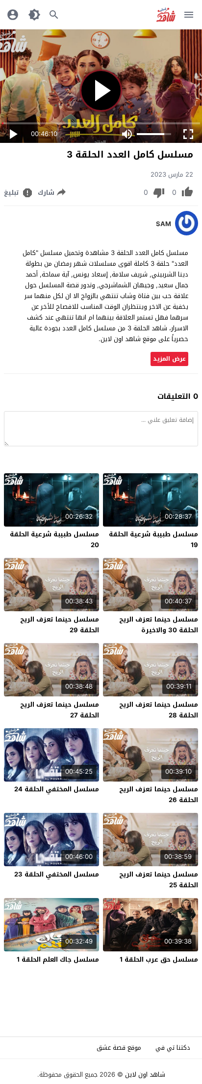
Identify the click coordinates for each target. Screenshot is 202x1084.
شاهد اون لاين (145, 1074)
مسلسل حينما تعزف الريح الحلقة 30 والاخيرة (158, 624)
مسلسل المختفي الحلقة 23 (56, 874)
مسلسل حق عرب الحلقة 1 (159, 959)
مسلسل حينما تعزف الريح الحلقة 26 (158, 794)
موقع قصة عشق (119, 1047)
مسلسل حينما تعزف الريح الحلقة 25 (158, 879)
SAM (163, 224)
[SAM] (186, 233)
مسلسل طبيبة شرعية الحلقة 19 (153, 539)
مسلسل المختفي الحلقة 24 (56, 789)
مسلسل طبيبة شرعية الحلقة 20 (54, 539)
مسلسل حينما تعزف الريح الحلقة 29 (59, 624)
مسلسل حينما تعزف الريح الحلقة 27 (59, 709)
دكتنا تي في (172, 1047)
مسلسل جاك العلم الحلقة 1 (58, 959)
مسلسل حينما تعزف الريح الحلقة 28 (158, 709)
